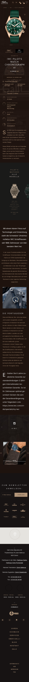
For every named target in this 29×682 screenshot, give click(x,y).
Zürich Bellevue (21, 567)
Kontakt (14, 645)
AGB (14, 666)
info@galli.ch (14, 607)
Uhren (5, 7)
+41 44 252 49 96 (16, 579)
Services (14, 635)
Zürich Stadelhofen (21, 572)
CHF (14, 71)
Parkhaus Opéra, (22, 560)
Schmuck (14, 632)
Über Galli (14, 639)
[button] (11, 45)
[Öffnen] (14, 453)
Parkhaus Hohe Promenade (14, 563)
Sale (14, 649)
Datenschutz (14, 663)
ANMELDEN (20, 495)
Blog (14, 642)
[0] (19, 2)
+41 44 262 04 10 (15, 577)
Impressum (14, 669)
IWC (11, 7)
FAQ (14, 672)
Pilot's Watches (19, 7)
